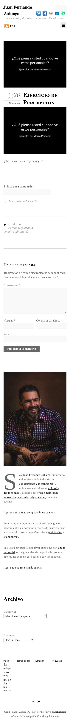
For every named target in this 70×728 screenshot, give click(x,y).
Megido (35, 661)
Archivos (9, 635)
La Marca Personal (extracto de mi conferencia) (18, 227)
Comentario (12, 285)
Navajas (52, 661)
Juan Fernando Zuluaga (36, 474)
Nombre (9, 320)
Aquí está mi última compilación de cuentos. (29, 512)
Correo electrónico (49, 320)
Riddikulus (19, 661)
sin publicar (10, 536)
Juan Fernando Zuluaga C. (23, 201)
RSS (12, 26)
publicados (55, 532)
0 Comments (13, 103)
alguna (61, 547)
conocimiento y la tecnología (36, 483)
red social (9, 552)
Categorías (10, 611)
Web (6, 334)
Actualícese (60, 702)
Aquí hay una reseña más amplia (23, 567)
